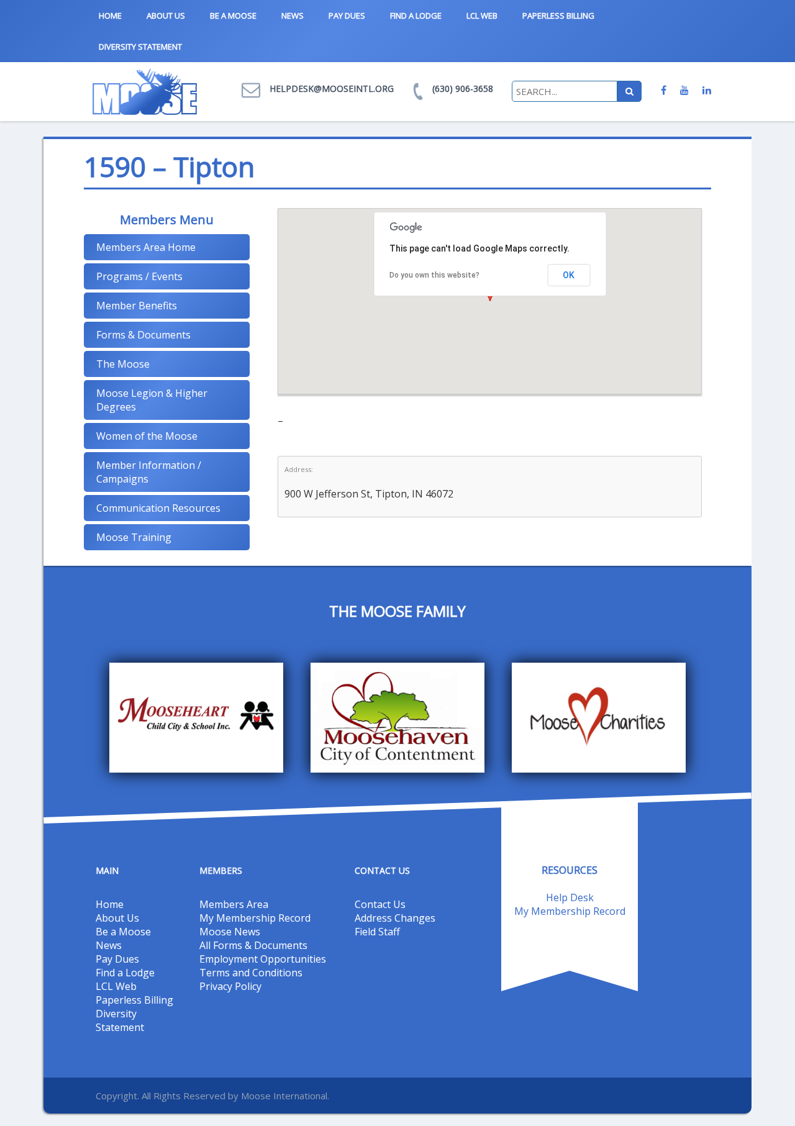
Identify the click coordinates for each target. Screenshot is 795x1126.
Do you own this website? (434, 275)
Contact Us (380, 904)
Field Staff (377, 931)
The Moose (123, 364)
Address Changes (395, 918)
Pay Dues (347, 15)
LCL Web (481, 15)
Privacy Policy (230, 986)
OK (569, 275)
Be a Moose (233, 15)
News (292, 15)
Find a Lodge (416, 15)
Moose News (229, 931)
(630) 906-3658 (462, 88)
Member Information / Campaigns (148, 472)
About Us (166, 15)
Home (110, 15)
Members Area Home (146, 247)
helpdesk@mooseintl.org (332, 88)
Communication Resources (158, 508)
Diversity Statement (140, 46)
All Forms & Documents (253, 945)
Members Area (233, 904)
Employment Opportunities (262, 959)
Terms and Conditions (250, 972)
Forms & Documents (143, 335)
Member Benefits (136, 305)
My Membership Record (255, 918)
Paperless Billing (558, 15)
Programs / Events (139, 276)
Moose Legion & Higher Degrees (151, 400)
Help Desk (570, 897)
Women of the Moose (147, 436)
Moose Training (133, 537)
